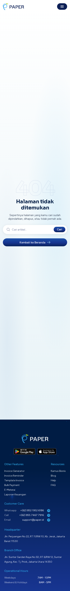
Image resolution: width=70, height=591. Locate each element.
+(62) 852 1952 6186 (32, 510)
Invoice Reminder (14, 475)
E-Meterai (9, 489)
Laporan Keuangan (15, 494)
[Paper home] (13, 6)
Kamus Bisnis (58, 471)
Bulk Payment (12, 485)
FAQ (53, 485)
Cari (59, 229)
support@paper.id (33, 519)
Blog (53, 475)
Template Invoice (14, 480)
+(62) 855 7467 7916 (31, 515)
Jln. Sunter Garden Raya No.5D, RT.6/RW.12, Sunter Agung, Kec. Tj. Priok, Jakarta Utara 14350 (33, 559)
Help (53, 480)
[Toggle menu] (62, 6)
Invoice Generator (14, 471)
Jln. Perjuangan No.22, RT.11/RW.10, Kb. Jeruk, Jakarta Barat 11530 (34, 539)
